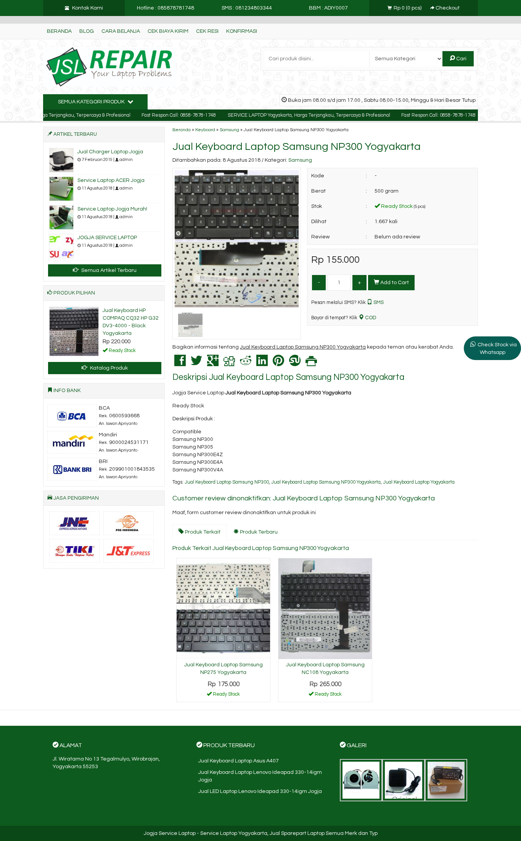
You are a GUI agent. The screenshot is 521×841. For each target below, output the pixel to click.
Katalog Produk (108, 368)
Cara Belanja (120, 31)
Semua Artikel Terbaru (108, 270)
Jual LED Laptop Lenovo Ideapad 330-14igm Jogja (260, 791)
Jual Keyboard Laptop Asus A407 (238, 761)
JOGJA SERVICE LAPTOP (107, 237)
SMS (378, 302)
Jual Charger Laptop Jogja (110, 151)
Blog (86, 31)
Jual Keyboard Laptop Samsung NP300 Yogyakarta (296, 146)
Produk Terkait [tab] (202, 532)
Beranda (59, 31)
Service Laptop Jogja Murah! (112, 209)
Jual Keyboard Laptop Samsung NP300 (227, 482)
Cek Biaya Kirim (168, 31)
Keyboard (205, 129)
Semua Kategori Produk (92, 102)
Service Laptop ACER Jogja (111, 180)
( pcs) (408, 8)
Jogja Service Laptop (170, 833)
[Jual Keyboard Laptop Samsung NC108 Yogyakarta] (325, 608)
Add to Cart (394, 282)
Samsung (229, 129)
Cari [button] (460, 58)
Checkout (447, 8)
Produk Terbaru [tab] (258, 532)
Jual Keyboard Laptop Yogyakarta (419, 482)
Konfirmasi (241, 31)
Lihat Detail (226, 695)
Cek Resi (207, 31)
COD (370, 317)
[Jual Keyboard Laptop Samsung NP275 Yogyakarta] (223, 608)
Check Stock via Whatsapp (497, 348)
